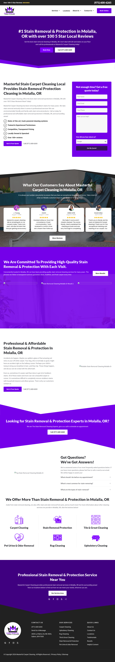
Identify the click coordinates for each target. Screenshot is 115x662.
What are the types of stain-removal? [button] (75, 489)
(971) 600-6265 (102, 2)
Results (89, 641)
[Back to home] (9, 10)
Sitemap (65, 654)
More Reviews (57, 238)
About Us (90, 627)
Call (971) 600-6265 (65, 50)
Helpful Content (92, 644)
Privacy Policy (56, 654)
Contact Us (91, 630)
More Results (100, 273)
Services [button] (55, 11)
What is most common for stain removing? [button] (77, 483)
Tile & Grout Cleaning (66, 637)
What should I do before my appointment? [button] (77, 477)
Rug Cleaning (64, 634)
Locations (66, 11)
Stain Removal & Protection (69, 641)
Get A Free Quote (12, 143)
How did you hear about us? (86, 137)
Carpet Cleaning (65, 627)
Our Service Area (57, 593)
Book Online (104, 11)
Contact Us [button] (88, 11)
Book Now (46, 50)
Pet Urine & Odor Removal (68, 644)
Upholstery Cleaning (66, 630)
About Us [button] (76, 11)
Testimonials (91, 637)
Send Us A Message (38, 630)
